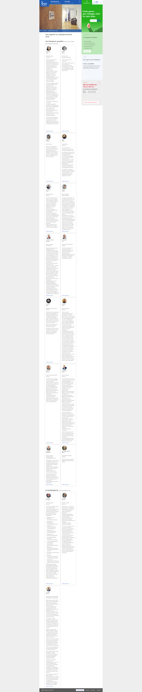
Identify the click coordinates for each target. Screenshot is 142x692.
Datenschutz (93, 690)
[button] (84, 77)
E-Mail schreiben (49, 131)
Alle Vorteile (86, 51)
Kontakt (87, 690)
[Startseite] (40, 30)
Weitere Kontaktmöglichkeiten (90, 102)
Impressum (99, 690)
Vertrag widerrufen (80, 690)
